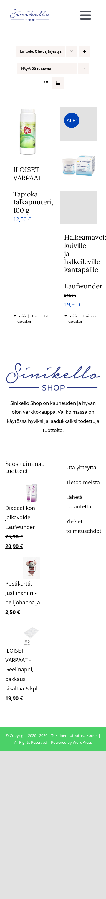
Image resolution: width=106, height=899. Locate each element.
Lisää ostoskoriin (22, 318)
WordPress (82, 742)
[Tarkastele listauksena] (58, 83)
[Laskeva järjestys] (84, 51)
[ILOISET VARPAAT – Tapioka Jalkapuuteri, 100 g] (28, 132)
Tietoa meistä (83, 482)
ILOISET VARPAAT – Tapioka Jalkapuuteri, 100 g (33, 189)
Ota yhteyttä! (82, 467)
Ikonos (91, 735)
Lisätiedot (37, 315)
